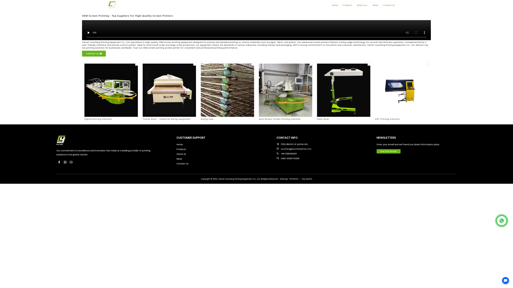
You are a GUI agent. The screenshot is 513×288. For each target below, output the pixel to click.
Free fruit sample (388, 151)
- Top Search (305, 179)
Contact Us (182, 163)
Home (179, 144)
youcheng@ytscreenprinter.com (296, 149)
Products (181, 149)
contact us (92, 53)
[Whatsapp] (501, 220)
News (179, 158)
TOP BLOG (294, 179)
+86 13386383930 (289, 153)
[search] (404, 5)
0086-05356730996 (290, 158)
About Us (181, 154)
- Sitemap (283, 179)
